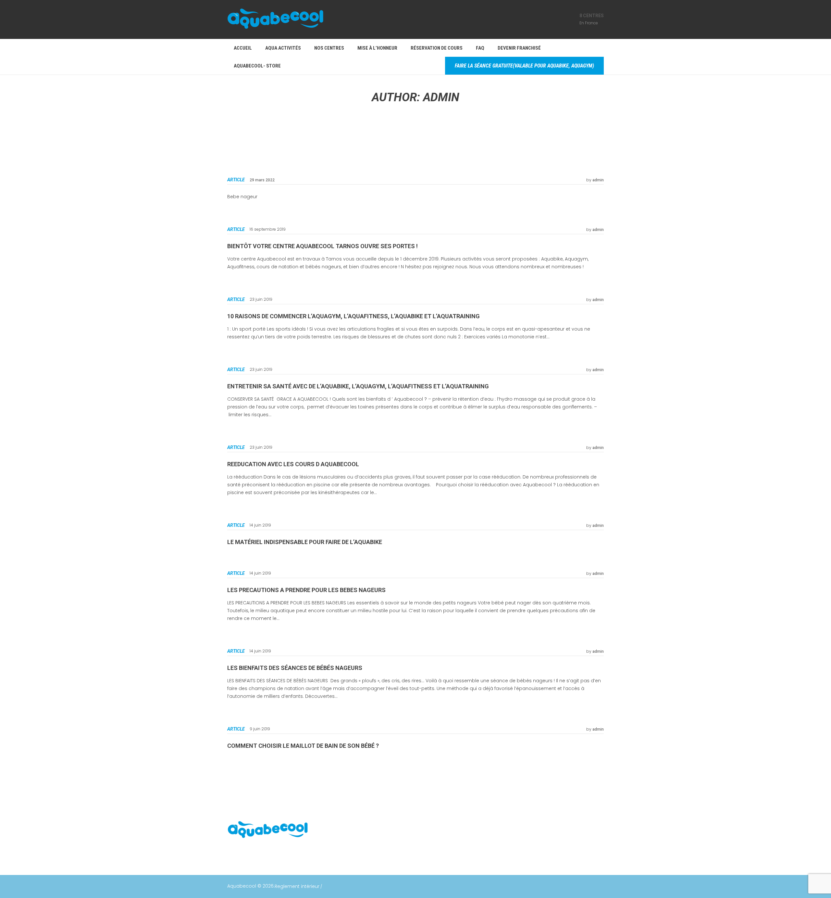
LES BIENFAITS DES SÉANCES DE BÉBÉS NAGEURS (294, 667)
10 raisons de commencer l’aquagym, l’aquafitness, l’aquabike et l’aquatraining (353, 316)
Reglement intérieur (297, 886)
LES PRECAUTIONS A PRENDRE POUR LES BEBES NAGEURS (306, 590)
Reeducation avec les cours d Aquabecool (293, 464)
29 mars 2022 (262, 180)
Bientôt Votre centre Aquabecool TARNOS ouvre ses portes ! (322, 246)
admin (598, 180)
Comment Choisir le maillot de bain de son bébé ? (303, 745)
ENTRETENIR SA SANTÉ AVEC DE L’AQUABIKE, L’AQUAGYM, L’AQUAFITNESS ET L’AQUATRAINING (358, 386)
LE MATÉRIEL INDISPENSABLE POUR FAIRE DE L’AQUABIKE (304, 542)
